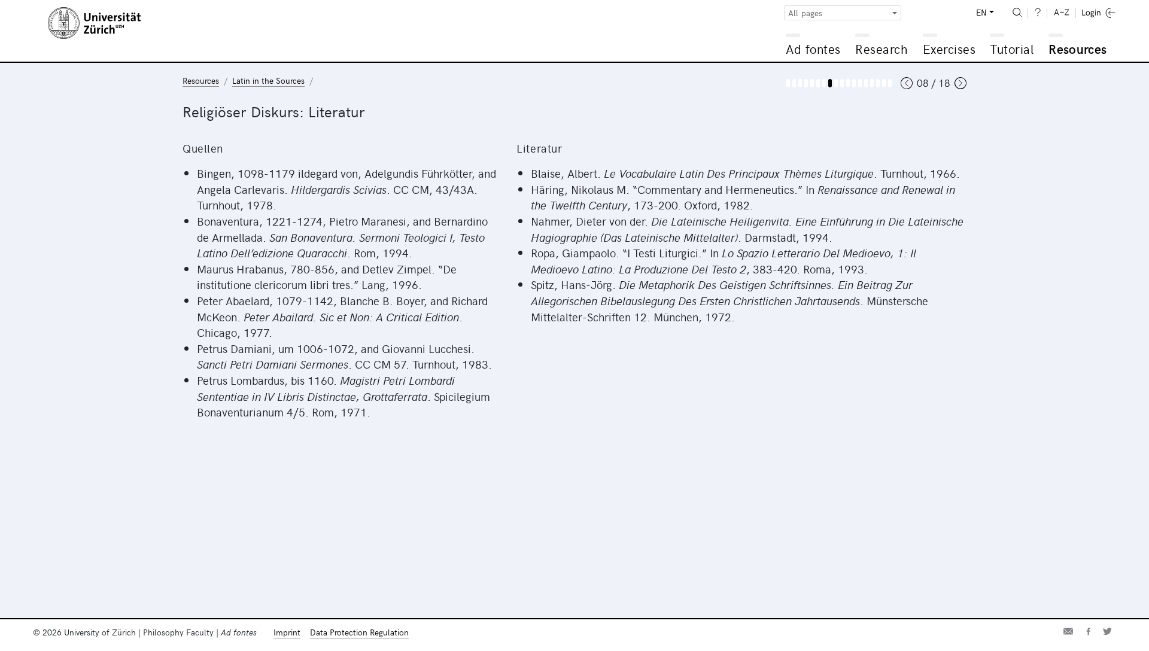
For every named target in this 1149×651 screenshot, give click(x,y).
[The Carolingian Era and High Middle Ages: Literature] (806, 83)
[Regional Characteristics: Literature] (836, 83)
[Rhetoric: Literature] (860, 83)
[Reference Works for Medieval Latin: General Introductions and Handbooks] (878, 83)
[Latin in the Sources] (788, 83)
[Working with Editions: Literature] (872, 83)
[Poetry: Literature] (854, 83)
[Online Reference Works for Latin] (890, 83)
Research (881, 48)
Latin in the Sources (268, 80)
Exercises (949, 48)
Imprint (286, 632)
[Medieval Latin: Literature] (842, 83)
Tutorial (1012, 48)
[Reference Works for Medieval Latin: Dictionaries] (884, 83)
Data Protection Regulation (359, 632)
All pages (805, 13)
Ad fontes (813, 48)
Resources (1077, 48)
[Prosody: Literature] (866, 83)
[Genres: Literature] (848, 83)
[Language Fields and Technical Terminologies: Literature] (824, 83)
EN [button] (981, 12)
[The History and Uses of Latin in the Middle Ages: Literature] (794, 83)
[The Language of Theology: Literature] (830, 83)
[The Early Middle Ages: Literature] (800, 83)
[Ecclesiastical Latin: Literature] (818, 83)
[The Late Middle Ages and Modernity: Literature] (812, 83)
